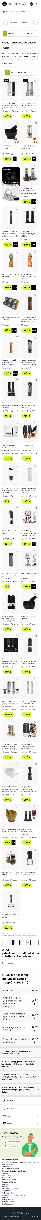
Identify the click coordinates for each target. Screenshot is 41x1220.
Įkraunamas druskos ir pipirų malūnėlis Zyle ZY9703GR (29, 405)
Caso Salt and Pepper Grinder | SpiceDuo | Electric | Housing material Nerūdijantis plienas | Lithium (10, 748)
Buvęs (6, 943)
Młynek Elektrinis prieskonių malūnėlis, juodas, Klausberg (28, 661)
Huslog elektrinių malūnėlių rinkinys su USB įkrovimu (28, 233)
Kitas (34, 943)
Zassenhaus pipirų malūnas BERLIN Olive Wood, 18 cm (28, 276)
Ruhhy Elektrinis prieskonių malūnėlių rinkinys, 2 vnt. (28, 447)
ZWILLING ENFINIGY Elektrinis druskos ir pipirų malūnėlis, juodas (10, 447)
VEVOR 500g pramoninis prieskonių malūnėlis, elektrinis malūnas (29, 533)
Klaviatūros (6, 1177)
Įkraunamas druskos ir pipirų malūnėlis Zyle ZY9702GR (10, 575)
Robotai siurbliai (8, 1202)
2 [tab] (21, 1155)
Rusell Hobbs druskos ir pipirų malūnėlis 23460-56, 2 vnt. (29, 105)
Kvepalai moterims (9, 1182)
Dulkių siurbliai (7, 1199)
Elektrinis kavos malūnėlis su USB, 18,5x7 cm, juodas (29, 746)
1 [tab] (17, 1155)
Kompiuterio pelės (9, 1180)
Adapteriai (6, 1191)
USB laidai (5, 1184)
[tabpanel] (20, 1142)
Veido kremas (7, 1175)
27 (28, 942)
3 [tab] (25, 1155)
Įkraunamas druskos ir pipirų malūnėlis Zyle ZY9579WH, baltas (29, 490)
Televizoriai (6, 1166)
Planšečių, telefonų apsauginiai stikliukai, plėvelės (20, 1162)
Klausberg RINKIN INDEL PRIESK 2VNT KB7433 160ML (10, 874)
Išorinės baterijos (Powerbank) (14, 1195)
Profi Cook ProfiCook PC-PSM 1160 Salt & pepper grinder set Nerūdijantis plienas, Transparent (28, 706)
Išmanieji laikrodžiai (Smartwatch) (14, 1171)
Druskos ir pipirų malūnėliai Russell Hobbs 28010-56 (11, 405)
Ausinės (5, 1186)
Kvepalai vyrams (8, 1164)
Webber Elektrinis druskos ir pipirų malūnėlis (27, 831)
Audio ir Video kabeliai (10, 1188)
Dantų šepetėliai (8, 1204)
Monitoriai (6, 1197)
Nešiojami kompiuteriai (10, 1169)
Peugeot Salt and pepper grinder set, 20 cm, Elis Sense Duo (10, 703)
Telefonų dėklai (8, 1193)
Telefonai (5, 1173)
